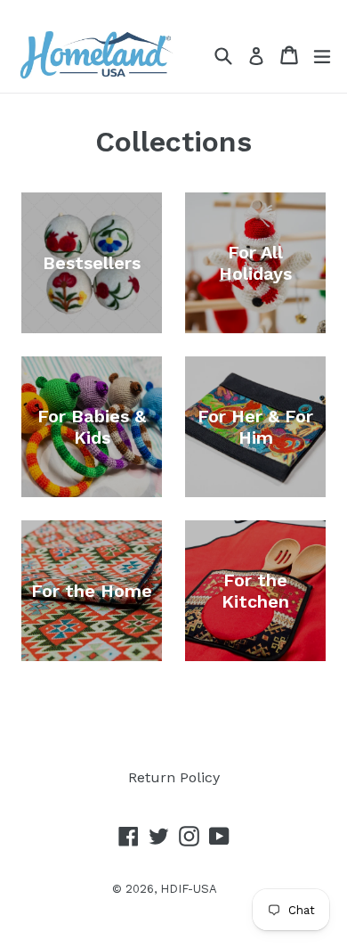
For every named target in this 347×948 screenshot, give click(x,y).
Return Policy (174, 777)
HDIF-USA (188, 888)
